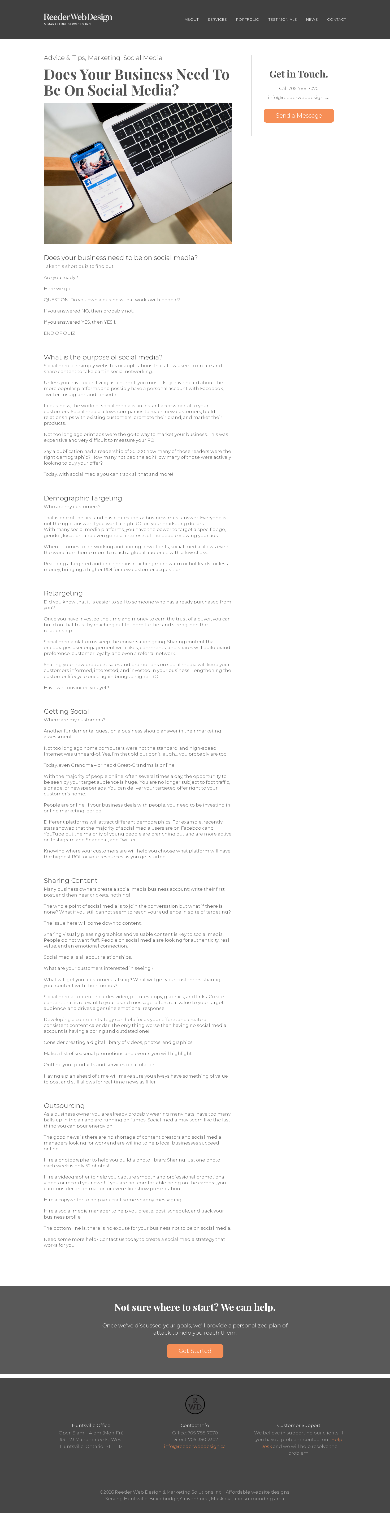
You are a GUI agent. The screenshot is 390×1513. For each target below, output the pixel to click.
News (312, 19)
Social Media (142, 58)
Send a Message (299, 115)
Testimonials (282, 19)
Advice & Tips (64, 58)
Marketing (104, 58)
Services (217, 19)
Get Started (195, 1351)
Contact (336, 19)
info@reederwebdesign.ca (195, 1446)
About (192, 19)
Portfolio (247, 19)
